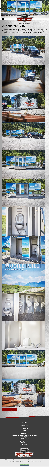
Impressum (24, 430)
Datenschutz (24, 465)
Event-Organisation (24, 425)
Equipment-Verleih (24, 428)
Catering (24, 427)
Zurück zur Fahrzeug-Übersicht (10, 410)
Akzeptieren (24, 464)
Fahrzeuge (24, 424)
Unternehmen (24, 422)
